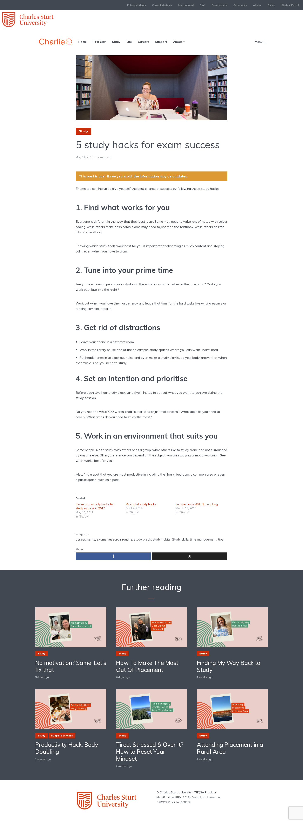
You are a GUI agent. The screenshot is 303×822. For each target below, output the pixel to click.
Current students (162, 5)
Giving (271, 5)
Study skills (180, 539)
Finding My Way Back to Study (228, 666)
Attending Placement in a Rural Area (230, 748)
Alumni (257, 5)
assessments (85, 539)
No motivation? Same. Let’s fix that (70, 666)
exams (102, 539)
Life (129, 42)
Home (82, 42)
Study (116, 42)
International (186, 5)
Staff (203, 5)
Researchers (219, 5)
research (114, 539)
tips (220, 539)
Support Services (62, 735)
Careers (143, 42)
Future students (136, 5)
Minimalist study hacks (141, 504)
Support (161, 42)
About (177, 42)
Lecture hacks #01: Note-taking (197, 504)
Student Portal (290, 5)
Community (240, 5)
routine (127, 539)
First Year (99, 42)
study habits (162, 539)
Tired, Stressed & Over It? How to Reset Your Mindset (149, 751)
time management (203, 539)
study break (142, 539)
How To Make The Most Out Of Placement (147, 666)
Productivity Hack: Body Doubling (66, 748)
